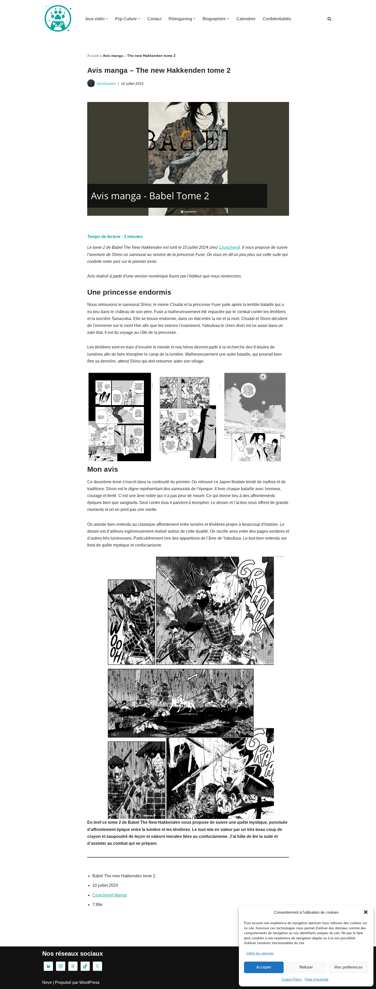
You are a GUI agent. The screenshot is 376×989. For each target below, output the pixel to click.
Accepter (263, 967)
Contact (154, 19)
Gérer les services (260, 953)
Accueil (93, 56)
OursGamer (106, 83)
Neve (47, 982)
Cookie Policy (292, 979)
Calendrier (246, 19)
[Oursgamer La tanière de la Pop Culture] (57, 19)
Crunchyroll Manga (109, 895)
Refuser (306, 967)
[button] (365, 912)
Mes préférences (348, 967)
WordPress (89, 982)
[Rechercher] (329, 19)
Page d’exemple (316, 979)
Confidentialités (277, 19)
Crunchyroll (229, 247)
